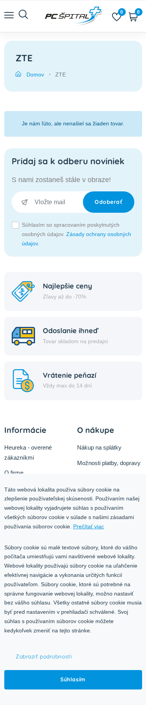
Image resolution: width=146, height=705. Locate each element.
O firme (13, 472)
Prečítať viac (88, 526)
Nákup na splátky (99, 447)
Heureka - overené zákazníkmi (28, 452)
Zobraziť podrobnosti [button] (44, 656)
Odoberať (108, 201)
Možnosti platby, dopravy (109, 463)
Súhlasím (72, 679)
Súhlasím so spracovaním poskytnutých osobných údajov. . (76, 234)
